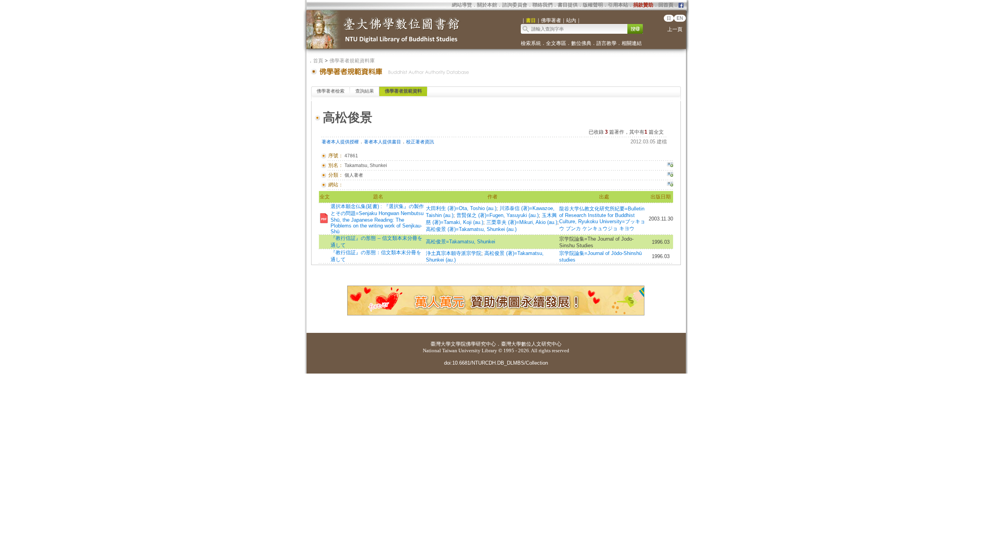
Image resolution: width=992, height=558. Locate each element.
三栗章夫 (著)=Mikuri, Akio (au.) (521, 222)
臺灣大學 (441, 344)
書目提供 (568, 5)
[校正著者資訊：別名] (670, 165)
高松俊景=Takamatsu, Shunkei (460, 242)
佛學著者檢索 (330, 91)
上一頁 (674, 29)
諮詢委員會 (514, 5)
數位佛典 (581, 43)
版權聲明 (593, 5)
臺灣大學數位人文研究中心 (531, 344)
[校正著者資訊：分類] (670, 175)
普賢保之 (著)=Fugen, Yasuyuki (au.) (497, 215)
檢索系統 (531, 43)
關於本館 (487, 5)
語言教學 (606, 43)
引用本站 (618, 5)
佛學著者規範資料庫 (352, 61)
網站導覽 (462, 5)
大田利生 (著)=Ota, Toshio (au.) (461, 208)
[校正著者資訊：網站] (670, 185)
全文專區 (556, 43)
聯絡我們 (542, 5)
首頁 (318, 61)
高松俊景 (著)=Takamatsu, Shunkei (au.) (471, 229)
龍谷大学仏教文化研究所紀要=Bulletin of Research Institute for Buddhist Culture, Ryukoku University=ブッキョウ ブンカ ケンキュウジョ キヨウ (602, 218)
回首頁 (665, 5)
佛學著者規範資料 (403, 91)
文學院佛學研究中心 (473, 344)
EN (680, 18)
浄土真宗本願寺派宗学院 (453, 253)
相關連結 (632, 43)
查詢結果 (364, 91)
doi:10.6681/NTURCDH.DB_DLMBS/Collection (496, 363)
